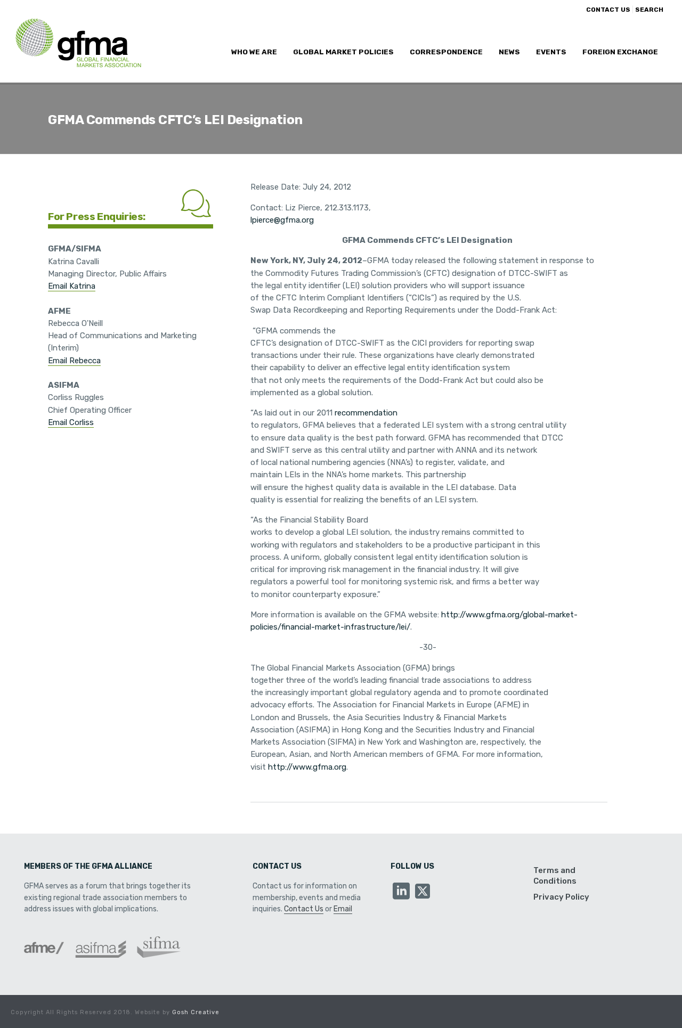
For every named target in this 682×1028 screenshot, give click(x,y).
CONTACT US (608, 9)
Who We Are (254, 51)
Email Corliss (71, 422)
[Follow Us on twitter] (422, 892)
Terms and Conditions (555, 876)
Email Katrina (71, 286)
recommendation (366, 413)
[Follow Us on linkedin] (401, 892)
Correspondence (446, 51)
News (509, 51)
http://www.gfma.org (307, 767)
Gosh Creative (196, 1012)
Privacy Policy (561, 897)
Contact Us (303, 908)
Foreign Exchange (620, 51)
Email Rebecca (74, 360)
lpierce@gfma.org (282, 220)
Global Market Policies (343, 51)
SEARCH (649, 9)
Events (551, 51)
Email (343, 908)
